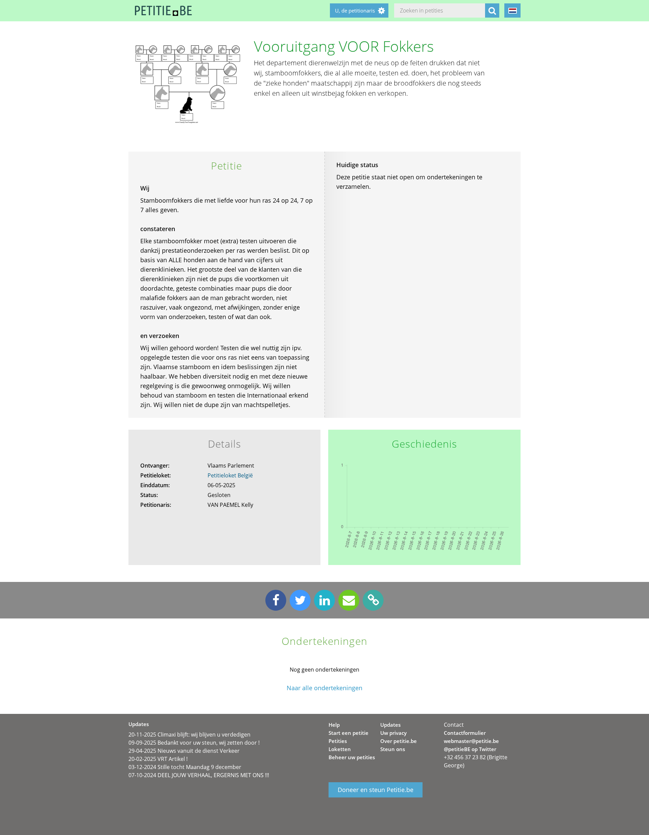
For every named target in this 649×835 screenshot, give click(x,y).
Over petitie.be (398, 741)
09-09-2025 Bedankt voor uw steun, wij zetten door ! (194, 742)
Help (334, 724)
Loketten (340, 749)
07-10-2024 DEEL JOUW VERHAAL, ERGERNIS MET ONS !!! (198, 775)
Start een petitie (348, 732)
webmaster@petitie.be (471, 741)
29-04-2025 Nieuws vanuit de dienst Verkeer (184, 750)
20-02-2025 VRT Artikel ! (158, 759)
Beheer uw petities (352, 757)
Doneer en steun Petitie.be (375, 790)
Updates (390, 724)
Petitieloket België (230, 475)
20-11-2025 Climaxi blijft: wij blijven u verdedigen (189, 734)
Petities (338, 741)
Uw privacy (393, 732)
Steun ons (392, 749)
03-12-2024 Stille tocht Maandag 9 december (184, 767)
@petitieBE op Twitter (470, 749)
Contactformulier (465, 732)
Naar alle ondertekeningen (324, 688)
